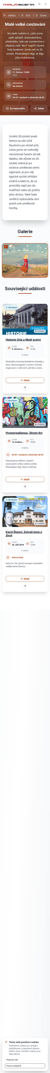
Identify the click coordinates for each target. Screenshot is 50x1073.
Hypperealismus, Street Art (24, 432)
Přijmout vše (12, 1059)
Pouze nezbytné (13, 1065)
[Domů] (18, 4)
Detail (26, 380)
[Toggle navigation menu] (45, 4)
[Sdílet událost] (25, 387)
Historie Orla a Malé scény (23, 339)
